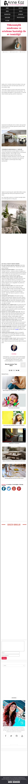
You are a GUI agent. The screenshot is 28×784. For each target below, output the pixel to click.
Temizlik (4, 485)
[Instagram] (13, 370)
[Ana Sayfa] (14, 5)
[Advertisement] (14, 69)
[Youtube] (16, 370)
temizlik (16, 329)
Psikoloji (21, 484)
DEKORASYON (7, 14)
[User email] (18, 370)
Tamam (10, 782)
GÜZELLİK (21, 8)
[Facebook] (14, 370)
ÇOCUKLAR (20, 14)
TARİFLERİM (7, 17)
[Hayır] (26, 780)
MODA (7, 11)
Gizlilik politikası (16, 782)
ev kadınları (9, 484)
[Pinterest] (11, 370)
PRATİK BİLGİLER (20, 17)
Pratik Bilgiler (15, 484)
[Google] (9, 370)
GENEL (7, 8)
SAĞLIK (20, 11)
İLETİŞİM (7, 20)
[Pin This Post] (19, 490)
